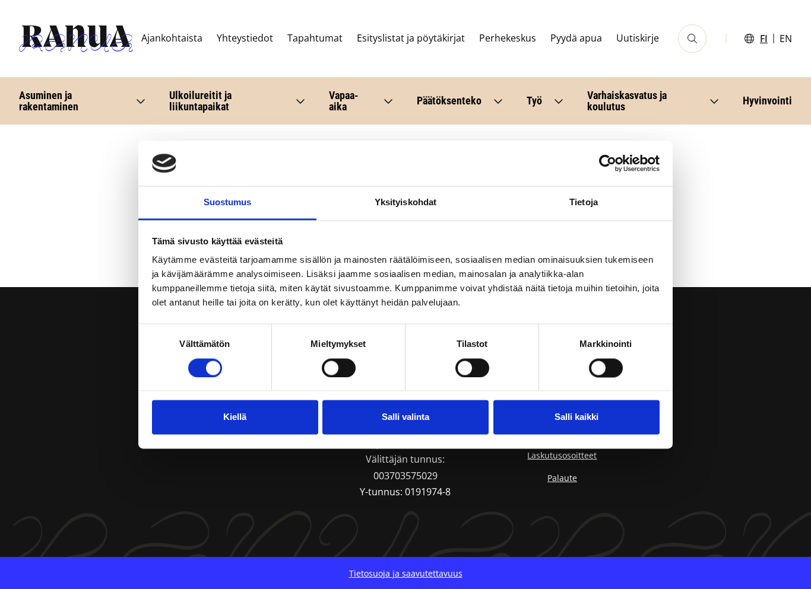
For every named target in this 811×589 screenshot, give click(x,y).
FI (764, 38)
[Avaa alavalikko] (141, 101)
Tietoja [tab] (583, 203)
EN (786, 38)
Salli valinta (405, 417)
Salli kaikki (576, 417)
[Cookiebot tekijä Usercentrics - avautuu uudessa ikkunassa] (608, 163)
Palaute (562, 477)
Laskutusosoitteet (562, 455)
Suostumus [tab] (228, 203)
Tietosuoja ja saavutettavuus (405, 573)
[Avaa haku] (692, 38)
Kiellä (234, 417)
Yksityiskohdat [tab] (405, 203)
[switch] (339, 367)
